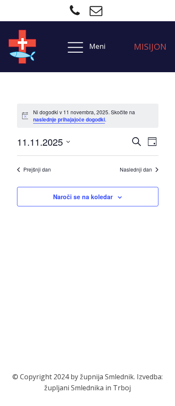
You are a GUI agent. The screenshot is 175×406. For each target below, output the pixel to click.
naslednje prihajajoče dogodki (69, 119)
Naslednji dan (136, 169)
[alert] (87, 116)
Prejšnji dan (37, 169)
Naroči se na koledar (83, 196)
